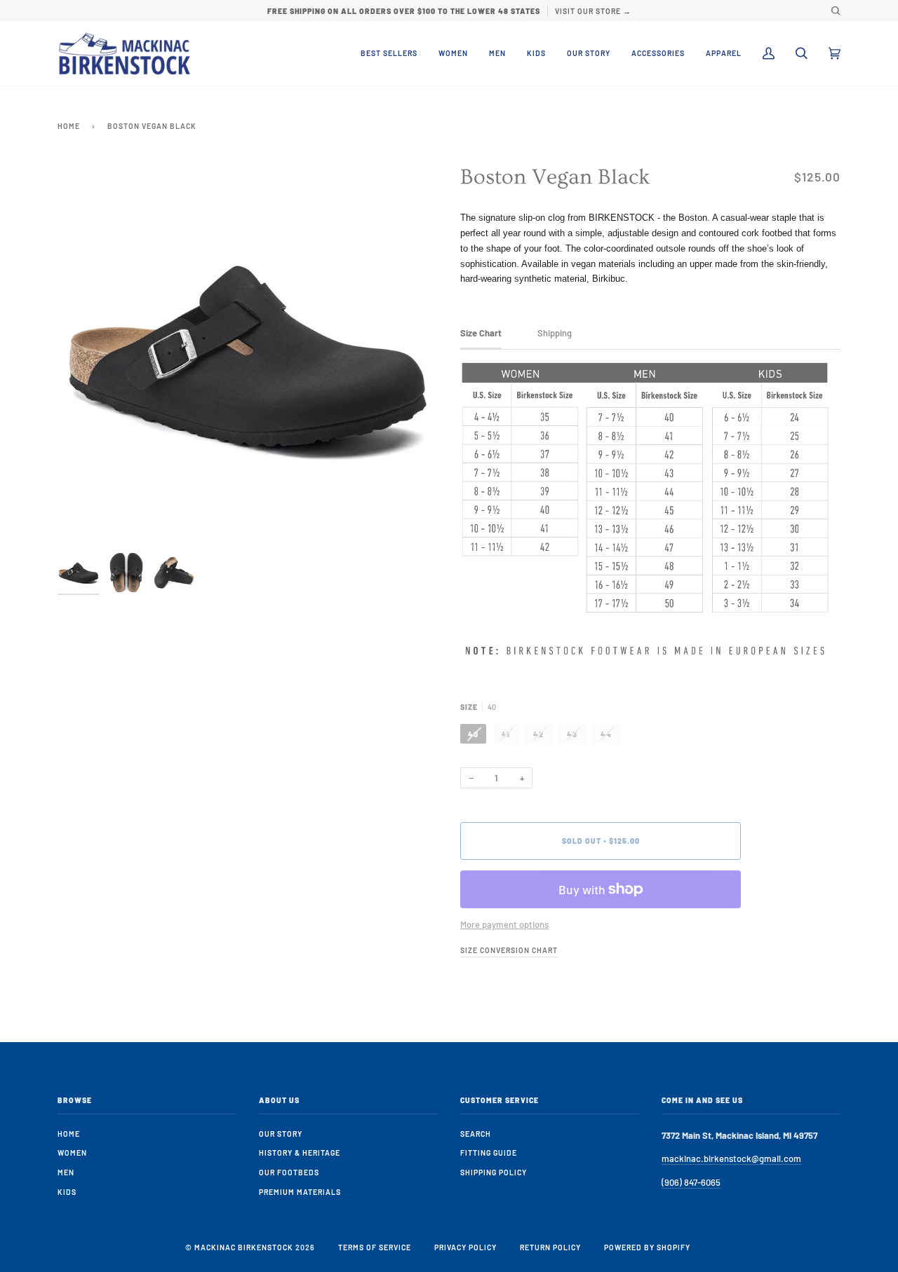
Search (475, 1133)
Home (69, 125)
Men (66, 1172)
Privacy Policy (465, 1247)
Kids (67, 1191)
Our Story (280, 1133)
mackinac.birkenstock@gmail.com (731, 1158)
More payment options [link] (504, 924)
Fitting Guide (488, 1152)
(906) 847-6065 (691, 1182)
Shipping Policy (493, 1172)
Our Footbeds (289, 1172)
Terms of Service (374, 1247)
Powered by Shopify (647, 1247)
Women (72, 1152)
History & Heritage (299, 1152)
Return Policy (550, 1247)
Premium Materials (300, 1191)
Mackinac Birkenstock (243, 1247)
